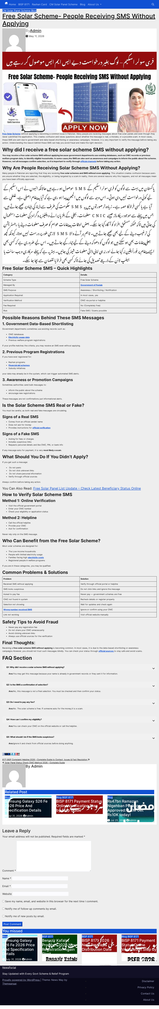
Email (6, 886)
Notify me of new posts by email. (24, 916)
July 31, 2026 (14, 959)
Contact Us (147, 993)
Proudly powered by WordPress (21, 979)
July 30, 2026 (53, 959)
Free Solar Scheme (11, 134)
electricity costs (36, 557)
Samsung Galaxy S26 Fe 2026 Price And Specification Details (26, 805)
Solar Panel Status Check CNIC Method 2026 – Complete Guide (34, 763)
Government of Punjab (91, 285)
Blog (82, 4)
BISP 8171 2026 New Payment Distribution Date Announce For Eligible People (97, 949)
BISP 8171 (24, 4)
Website (7, 893)
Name (6, 878)
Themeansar (9, 983)
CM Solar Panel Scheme (63, 4)
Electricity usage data (19, 337)
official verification (41, 428)
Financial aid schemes (19, 365)
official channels (88, 161)
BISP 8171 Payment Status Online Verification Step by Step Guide (79, 805)
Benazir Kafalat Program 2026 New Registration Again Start (59, 947)
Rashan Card (39, 4)
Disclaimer (148, 981)
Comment (9, 870)
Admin (35, 30)
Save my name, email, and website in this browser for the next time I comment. (51, 901)
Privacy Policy (146, 987)
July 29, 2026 (93, 963)
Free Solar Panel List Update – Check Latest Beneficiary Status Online (87, 488)
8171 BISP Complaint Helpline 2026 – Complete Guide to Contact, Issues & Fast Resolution (45, 759)
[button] (153, 4)
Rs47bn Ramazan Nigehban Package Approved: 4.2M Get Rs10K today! (125, 808)
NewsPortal (9, 967)
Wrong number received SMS (17, 609)
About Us (94, 4)
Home (12, 4)
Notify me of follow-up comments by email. (31, 908)
